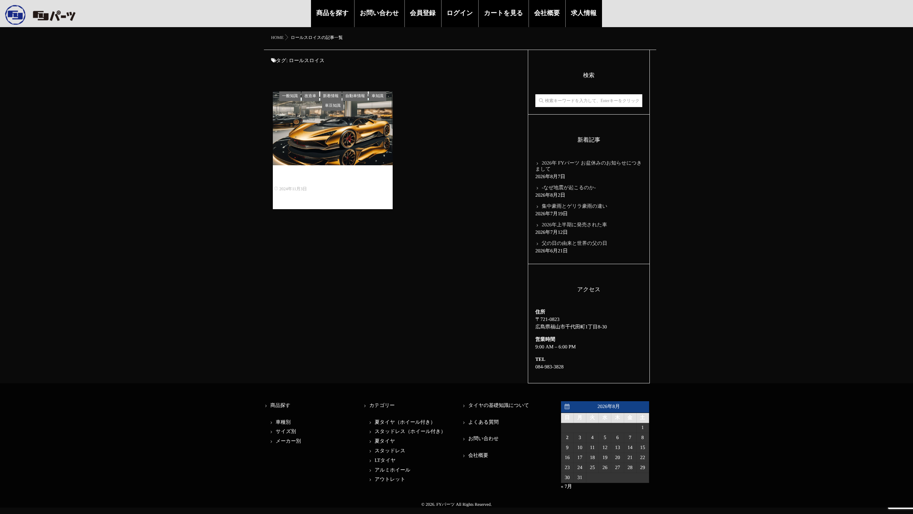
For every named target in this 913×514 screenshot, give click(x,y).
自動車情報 (355, 96)
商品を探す (332, 12)
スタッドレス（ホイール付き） (410, 431)
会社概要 (547, 12)
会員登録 (423, 12)
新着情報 (331, 96)
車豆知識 (333, 106)
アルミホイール (392, 470)
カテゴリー (382, 405)
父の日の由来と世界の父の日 (574, 243)
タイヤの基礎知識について (498, 405)
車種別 (283, 422)
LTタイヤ (385, 460)
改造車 (310, 96)
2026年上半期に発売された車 (574, 225)
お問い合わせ (379, 12)
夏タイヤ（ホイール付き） (405, 422)
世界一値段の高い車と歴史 (333, 178)
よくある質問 (483, 422)
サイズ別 (286, 431)
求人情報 (584, 12)
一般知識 (290, 96)
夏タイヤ (385, 441)
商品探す (280, 405)
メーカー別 (288, 441)
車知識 (377, 96)
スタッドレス (390, 451)
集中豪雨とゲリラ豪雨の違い (574, 206)
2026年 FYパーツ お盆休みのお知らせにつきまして (588, 166)
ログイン (460, 12)
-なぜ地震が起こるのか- (569, 188)
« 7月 (566, 486)
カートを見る (503, 12)
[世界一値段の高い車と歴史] (333, 128)
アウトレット (390, 479)
